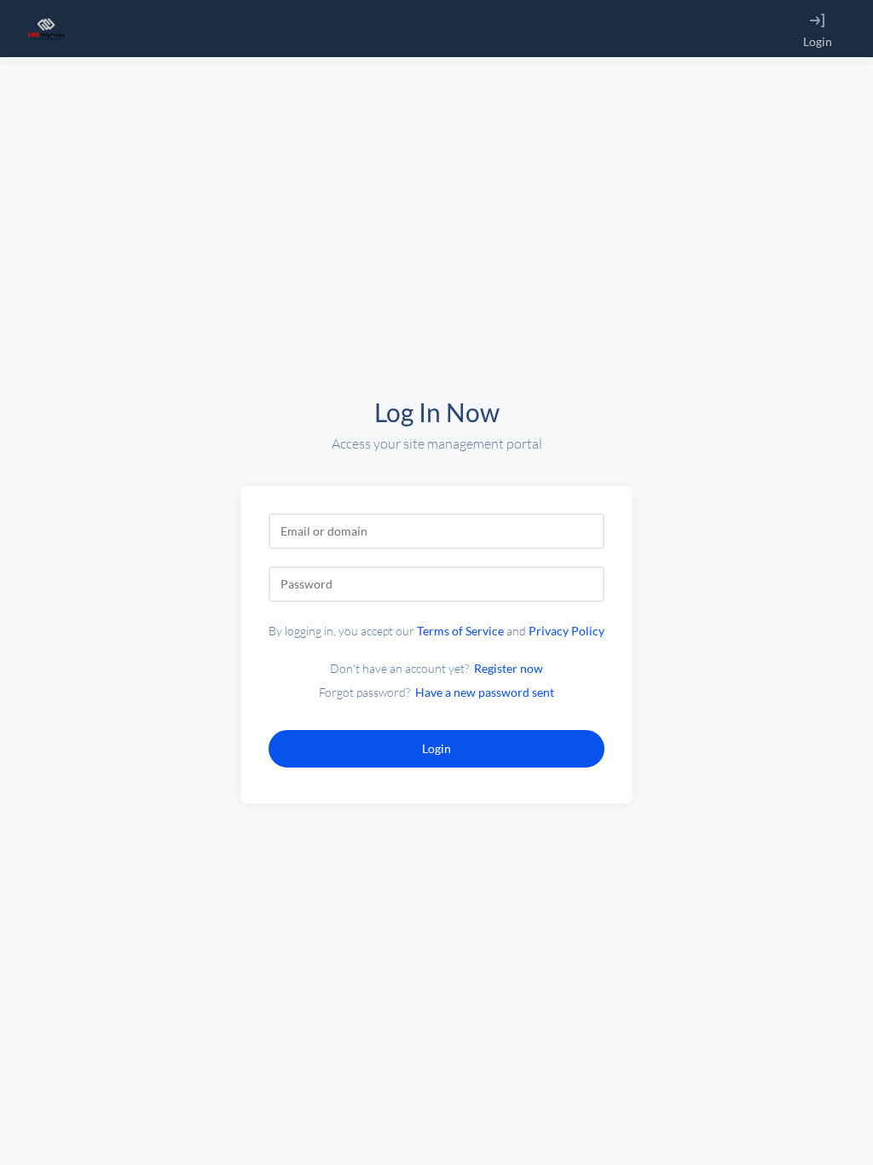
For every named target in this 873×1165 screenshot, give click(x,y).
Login (817, 41)
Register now (508, 668)
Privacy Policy (566, 630)
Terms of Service (460, 630)
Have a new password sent (484, 692)
